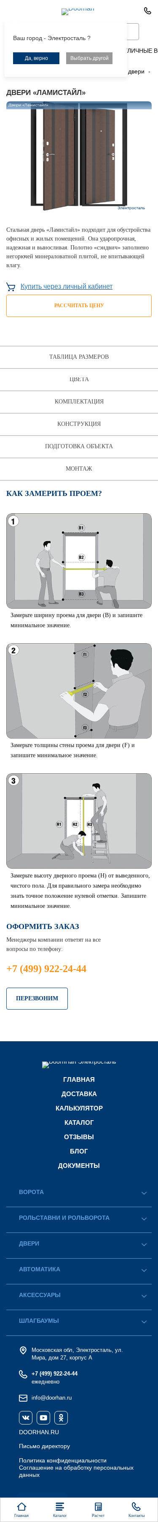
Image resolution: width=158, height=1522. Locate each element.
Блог (79, 1151)
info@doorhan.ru (52, 1398)
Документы (79, 1165)
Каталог (79, 1122)
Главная (79, 1079)
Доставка (79, 1093)
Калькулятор (79, 1108)
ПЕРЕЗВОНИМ (37, 998)
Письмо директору (44, 1446)
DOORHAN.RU (39, 1432)
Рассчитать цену (79, 306)
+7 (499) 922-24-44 (46, 968)
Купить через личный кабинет (66, 286)
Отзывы (79, 1136)
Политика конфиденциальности (63, 1460)
